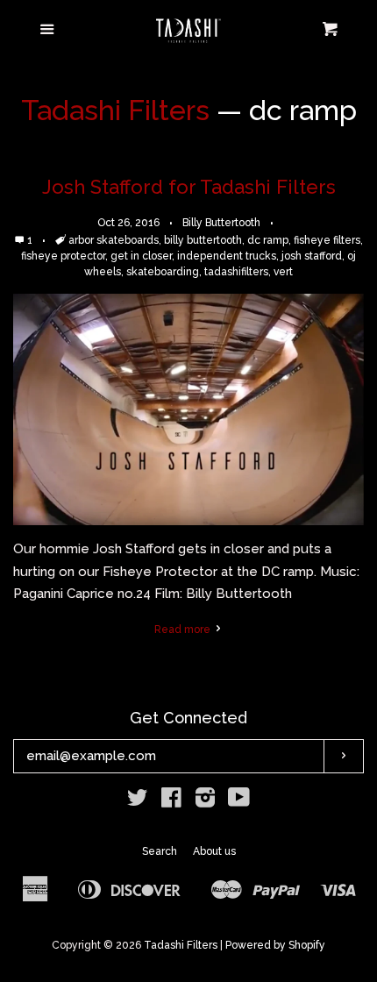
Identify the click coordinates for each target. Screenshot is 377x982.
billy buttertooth (203, 240)
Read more (183, 629)
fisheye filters (327, 240)
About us (214, 851)
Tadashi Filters (115, 110)
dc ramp (267, 240)
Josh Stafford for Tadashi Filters (189, 186)
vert (283, 272)
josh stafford (311, 256)
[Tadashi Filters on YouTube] (239, 801)
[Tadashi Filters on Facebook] (171, 801)
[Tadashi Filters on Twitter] (137, 801)
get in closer (141, 256)
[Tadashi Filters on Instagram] (205, 801)
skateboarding (162, 272)
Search (159, 851)
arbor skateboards (113, 240)
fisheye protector (63, 256)
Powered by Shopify (275, 945)
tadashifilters (236, 272)
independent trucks (226, 256)
